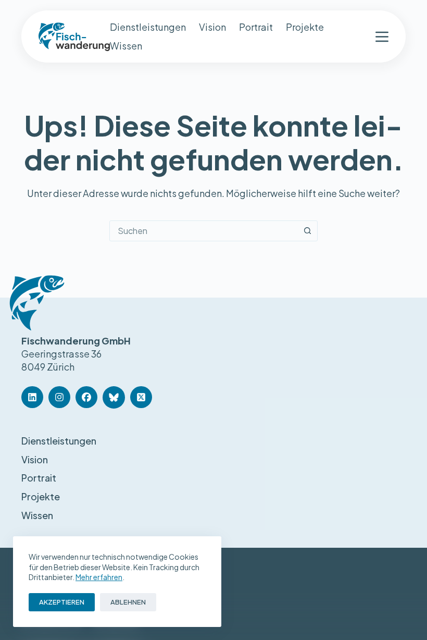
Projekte (305, 27)
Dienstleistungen (148, 27)
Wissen (126, 46)
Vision (212, 27)
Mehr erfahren (99, 577)
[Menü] (381, 36)
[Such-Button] (307, 231)
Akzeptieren (61, 602)
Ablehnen (128, 602)
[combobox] (203, 230)
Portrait (256, 27)
